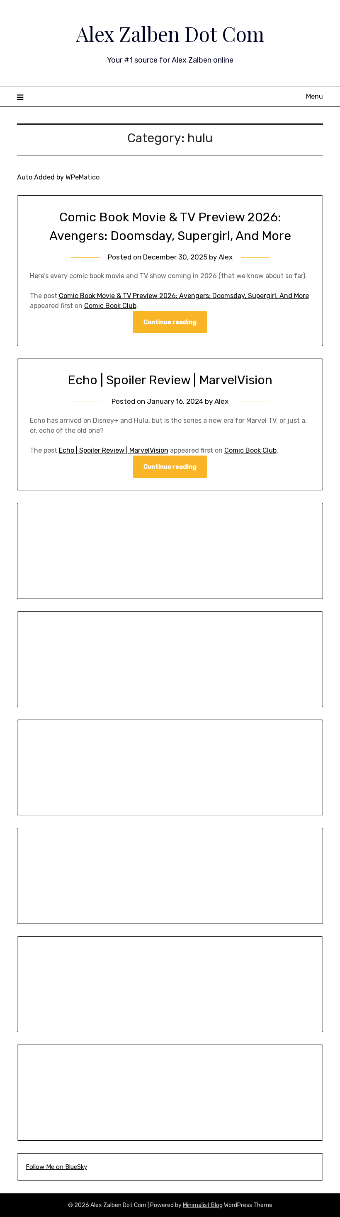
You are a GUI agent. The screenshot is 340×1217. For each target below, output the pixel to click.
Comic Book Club (110, 306)
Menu (314, 96)
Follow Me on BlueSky (56, 1167)
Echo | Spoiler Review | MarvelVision (170, 380)
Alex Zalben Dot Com (170, 33)
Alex (226, 257)
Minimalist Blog (203, 1205)
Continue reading (170, 322)
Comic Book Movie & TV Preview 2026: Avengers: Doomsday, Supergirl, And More (184, 296)
